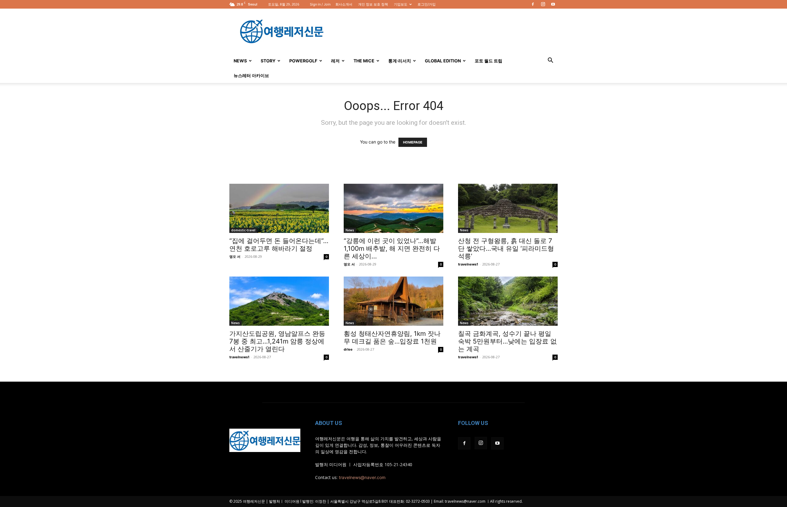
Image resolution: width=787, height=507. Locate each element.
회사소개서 (343, 4)
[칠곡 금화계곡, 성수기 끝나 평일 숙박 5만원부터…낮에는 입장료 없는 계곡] (508, 301)
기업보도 (400, 4)
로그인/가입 (426, 4)
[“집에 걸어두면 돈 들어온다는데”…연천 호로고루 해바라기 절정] (279, 208)
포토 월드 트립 (488, 60)
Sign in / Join (320, 4)
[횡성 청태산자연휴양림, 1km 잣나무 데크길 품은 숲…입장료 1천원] (393, 301)
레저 (335, 60)
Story (268, 60)
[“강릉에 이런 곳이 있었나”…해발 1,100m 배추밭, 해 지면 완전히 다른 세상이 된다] (393, 208)
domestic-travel (243, 230)
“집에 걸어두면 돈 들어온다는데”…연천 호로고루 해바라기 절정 (278, 244)
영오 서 (234, 256)
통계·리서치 (399, 60)
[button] (550, 61)
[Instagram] (543, 4)
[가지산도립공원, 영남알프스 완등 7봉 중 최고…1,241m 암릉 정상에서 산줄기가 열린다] (279, 301)
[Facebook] (532, 4)
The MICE (364, 60)
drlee (348, 349)
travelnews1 (468, 264)
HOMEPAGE (412, 142)
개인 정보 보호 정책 (373, 4)
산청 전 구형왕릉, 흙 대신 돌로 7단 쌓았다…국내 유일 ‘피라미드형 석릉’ (506, 248)
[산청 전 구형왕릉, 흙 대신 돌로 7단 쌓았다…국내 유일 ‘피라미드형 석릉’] (508, 208)
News (240, 60)
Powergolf (303, 60)
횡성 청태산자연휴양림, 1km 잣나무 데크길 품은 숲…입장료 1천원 (392, 337)
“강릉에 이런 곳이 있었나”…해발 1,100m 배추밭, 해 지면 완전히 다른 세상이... (392, 248)
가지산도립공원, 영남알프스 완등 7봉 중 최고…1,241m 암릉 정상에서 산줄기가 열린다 (277, 341)
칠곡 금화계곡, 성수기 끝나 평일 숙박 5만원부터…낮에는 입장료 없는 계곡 (507, 341)
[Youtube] (553, 4)
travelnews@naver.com (362, 477)
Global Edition (443, 60)
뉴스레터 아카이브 (251, 75)
